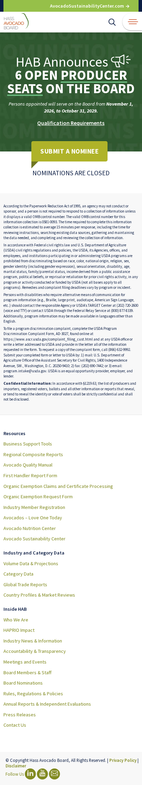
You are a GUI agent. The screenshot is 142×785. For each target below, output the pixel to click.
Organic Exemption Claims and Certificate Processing (58, 486)
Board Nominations (23, 683)
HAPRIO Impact (18, 630)
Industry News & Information (32, 641)
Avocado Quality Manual (27, 465)
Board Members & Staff (27, 672)
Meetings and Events (25, 662)
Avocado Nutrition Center (29, 528)
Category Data (18, 574)
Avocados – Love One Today (32, 517)
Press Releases (19, 715)
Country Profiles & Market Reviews (39, 595)
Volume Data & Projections (30, 563)
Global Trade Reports (25, 584)
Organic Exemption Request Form (38, 496)
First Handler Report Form (30, 475)
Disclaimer (16, 765)
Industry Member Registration (34, 507)
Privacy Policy (122, 760)
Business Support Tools (27, 444)
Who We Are (15, 620)
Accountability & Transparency (34, 651)
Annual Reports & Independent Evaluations (47, 704)
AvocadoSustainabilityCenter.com (87, 6)
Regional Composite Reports (33, 454)
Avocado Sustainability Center (34, 539)
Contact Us (14, 725)
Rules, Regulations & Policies (33, 693)
